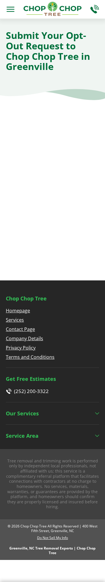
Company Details (24, 338)
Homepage (18, 310)
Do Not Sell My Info (52, 538)
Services (15, 320)
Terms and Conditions (30, 357)
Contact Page (20, 329)
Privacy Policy (21, 348)
